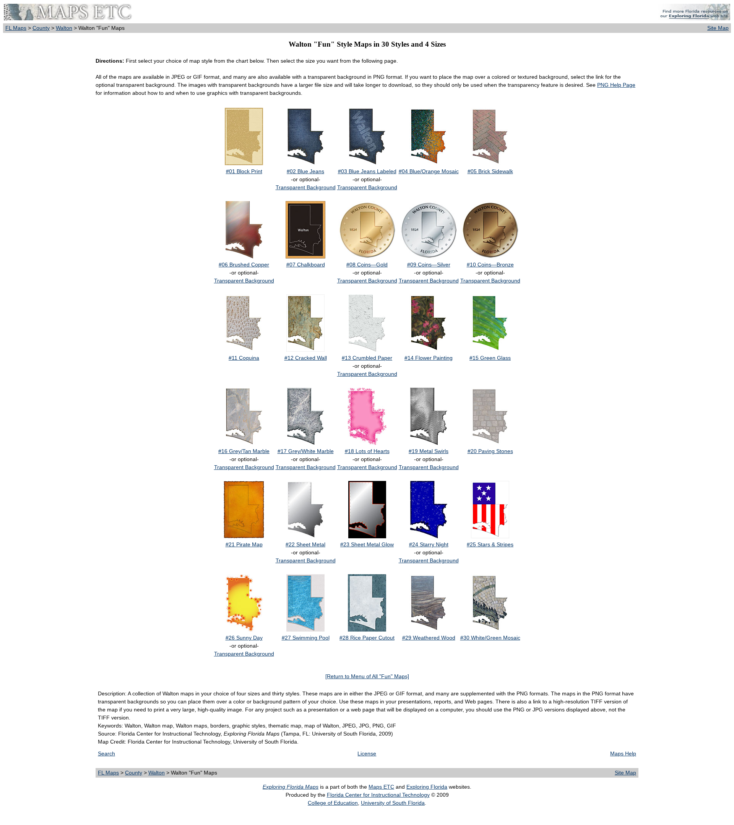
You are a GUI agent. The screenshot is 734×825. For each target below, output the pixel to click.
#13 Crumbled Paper (367, 358)
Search (106, 753)
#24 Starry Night (428, 544)
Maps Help (623, 753)
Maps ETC (381, 787)
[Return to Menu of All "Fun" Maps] (367, 676)
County (41, 28)
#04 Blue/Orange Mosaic (429, 171)
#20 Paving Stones (490, 451)
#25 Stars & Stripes (490, 544)
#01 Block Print (244, 171)
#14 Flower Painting (428, 358)
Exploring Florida (426, 787)
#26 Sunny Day (244, 638)
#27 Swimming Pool (306, 638)
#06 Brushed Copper (244, 264)
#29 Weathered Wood (428, 638)
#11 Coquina (244, 358)
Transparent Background (306, 187)
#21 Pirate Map (244, 544)
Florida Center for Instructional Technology (378, 795)
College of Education (333, 803)
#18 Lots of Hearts (367, 451)
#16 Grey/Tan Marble (244, 451)
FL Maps (15, 28)
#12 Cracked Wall (305, 358)
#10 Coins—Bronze (490, 264)
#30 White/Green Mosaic (490, 638)
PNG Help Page (616, 85)
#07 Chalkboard (305, 264)
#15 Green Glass (490, 358)
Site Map (718, 28)
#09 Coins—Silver (428, 264)
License (366, 753)
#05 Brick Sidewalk (490, 171)
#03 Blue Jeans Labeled (367, 171)
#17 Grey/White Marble (306, 451)
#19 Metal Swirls (428, 451)
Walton (64, 28)
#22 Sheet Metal (305, 544)
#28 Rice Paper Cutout (367, 638)
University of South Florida (393, 803)
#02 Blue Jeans (305, 171)
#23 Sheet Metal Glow (367, 544)
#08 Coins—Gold (367, 264)
